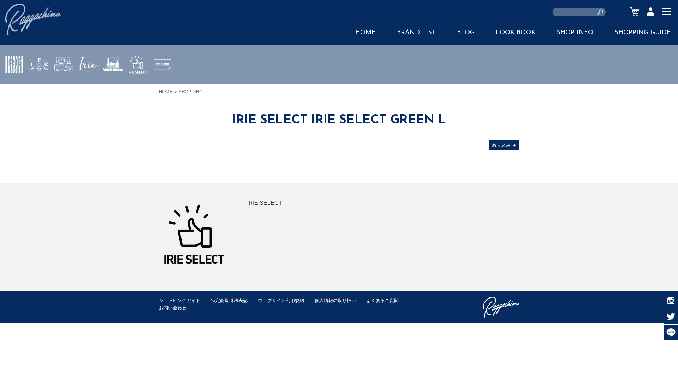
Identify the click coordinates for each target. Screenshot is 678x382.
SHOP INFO (575, 33)
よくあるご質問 (383, 300)
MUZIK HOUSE (113, 85)
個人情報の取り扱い (335, 300)
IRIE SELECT (137, 85)
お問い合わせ (172, 308)
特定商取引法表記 (229, 300)
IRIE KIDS (63, 85)
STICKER (162, 81)
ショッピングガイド (179, 300)
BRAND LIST (416, 33)
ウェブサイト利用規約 (281, 300)
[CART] (635, 11)
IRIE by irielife (14, 85)
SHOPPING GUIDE (642, 33)
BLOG (466, 33)
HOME (365, 33)
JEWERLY (88, 81)
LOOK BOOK (515, 33)
